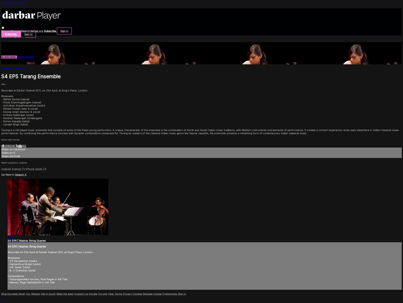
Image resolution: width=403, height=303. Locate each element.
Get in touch (48, 293)
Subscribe (9, 57)
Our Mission (33, 293)
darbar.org (37, 31)
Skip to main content (13, 3)
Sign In (28, 34)
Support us (81, 293)
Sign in (64, 31)
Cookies (138, 293)
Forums (102, 293)
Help (111, 293)
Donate (93, 293)
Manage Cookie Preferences (160, 293)
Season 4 (20, 174)
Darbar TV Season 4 (13, 68)
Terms (119, 293)
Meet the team (65, 293)
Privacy (128, 293)
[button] (3, 28)
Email (22, 146)
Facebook (8, 146)
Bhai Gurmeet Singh (13, 293)
